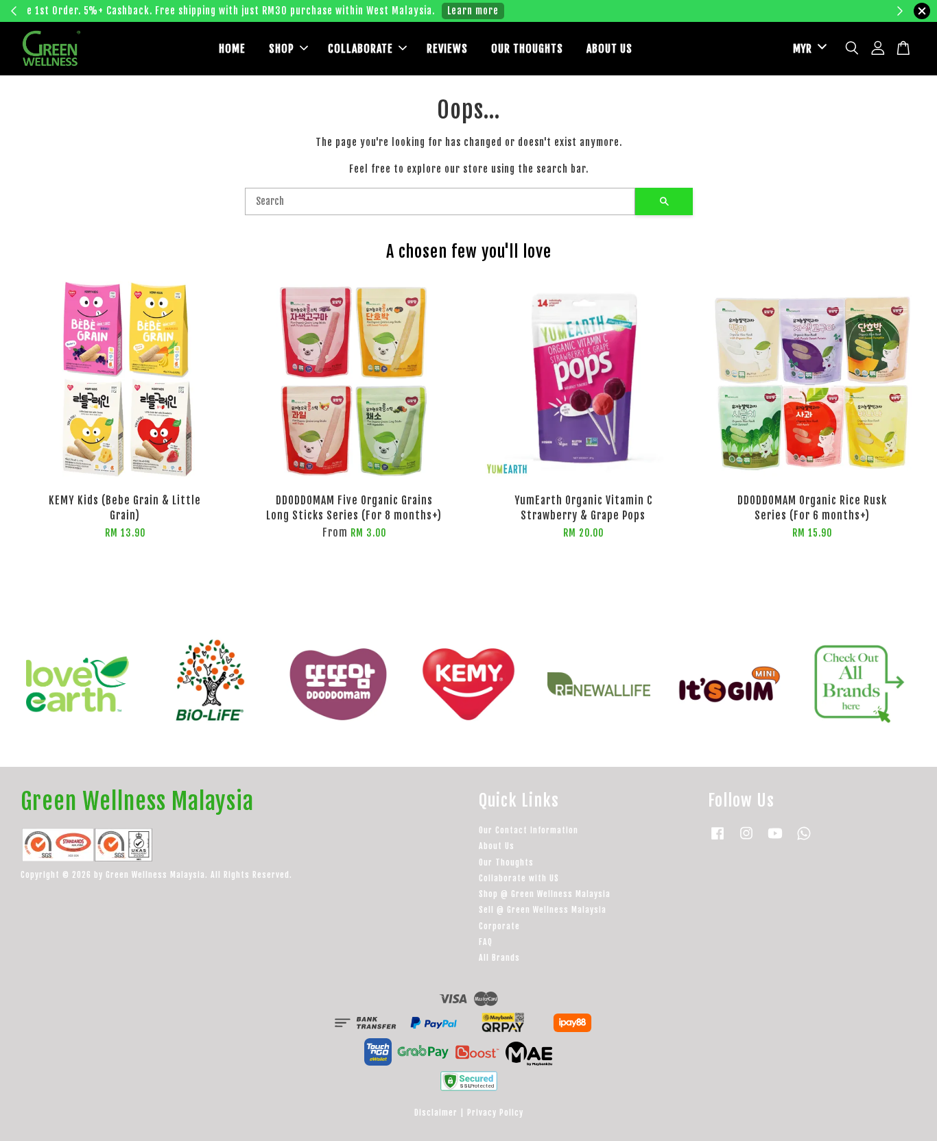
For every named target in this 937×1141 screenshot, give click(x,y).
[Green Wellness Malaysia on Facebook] (717, 840)
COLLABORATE (360, 49)
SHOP (281, 49)
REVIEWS (447, 49)
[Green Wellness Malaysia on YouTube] (775, 840)
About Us (496, 846)
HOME (232, 49)
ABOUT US (609, 49)
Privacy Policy (495, 1112)
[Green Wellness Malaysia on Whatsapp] (804, 840)
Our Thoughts (506, 862)
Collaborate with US (519, 878)
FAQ (486, 942)
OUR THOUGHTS (527, 49)
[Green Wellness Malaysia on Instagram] (746, 840)
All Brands (499, 958)
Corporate (499, 926)
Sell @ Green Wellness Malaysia (542, 910)
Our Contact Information (528, 830)
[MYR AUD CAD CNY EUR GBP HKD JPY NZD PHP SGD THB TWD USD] (807, 49)
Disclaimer (436, 1112)
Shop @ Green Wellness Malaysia (544, 894)
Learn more (683, 10)
